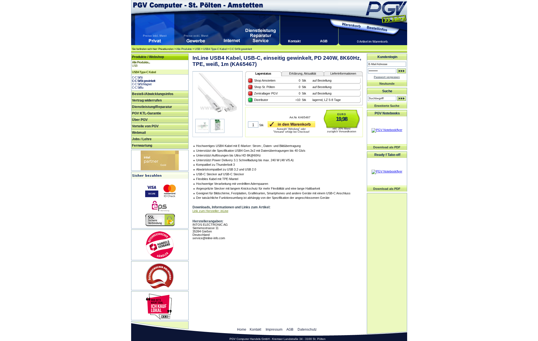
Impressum (274, 329)
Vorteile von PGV (145, 126)
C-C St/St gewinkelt (240, 48)
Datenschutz (307, 329)
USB (197, 48)
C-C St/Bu (137, 87)
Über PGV (140, 120)
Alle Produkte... (141, 62)
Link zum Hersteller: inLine (210, 211)
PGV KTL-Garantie (146, 113)
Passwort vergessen (387, 77)
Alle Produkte (184, 48)
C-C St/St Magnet (141, 84)
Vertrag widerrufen (147, 100)
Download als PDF (386, 147)
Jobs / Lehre (142, 139)
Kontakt (294, 41)
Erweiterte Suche (386, 105)
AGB (324, 41)
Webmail (139, 133)
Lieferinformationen (343, 73)
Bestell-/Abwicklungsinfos (152, 94)
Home (241, 329)
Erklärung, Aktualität (302, 73)
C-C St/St (137, 77)
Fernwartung (142, 146)
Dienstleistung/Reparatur (152, 107)
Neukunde (387, 83)
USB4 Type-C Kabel (215, 48)
